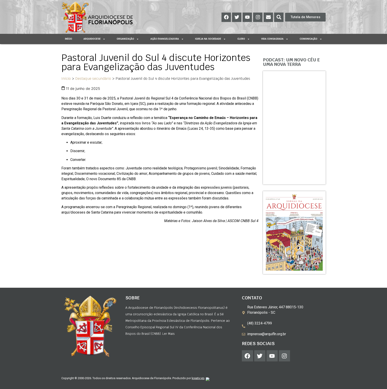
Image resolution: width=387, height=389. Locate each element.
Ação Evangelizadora (164, 38)
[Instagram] (257, 17)
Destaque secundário (93, 78)
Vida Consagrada (272, 38)
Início (68, 38)
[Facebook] (226, 17)
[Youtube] (247, 17)
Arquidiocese (92, 38)
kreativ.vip (198, 378)
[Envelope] (268, 17)
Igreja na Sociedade (208, 38)
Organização (125, 38)
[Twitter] (236, 17)
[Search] (279, 17)
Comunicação (308, 38)
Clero (241, 38)
